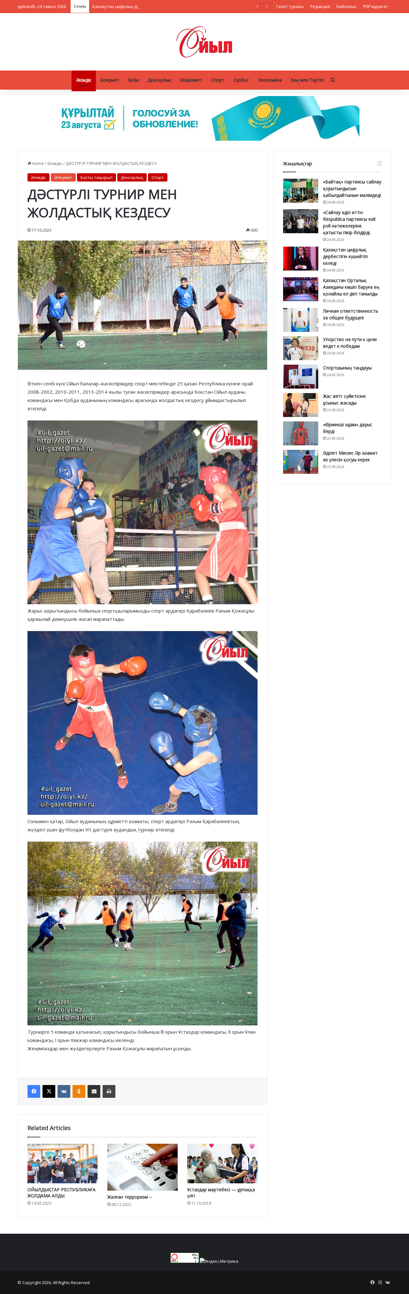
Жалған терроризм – (129, 1197)
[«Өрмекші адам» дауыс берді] (300, 433)
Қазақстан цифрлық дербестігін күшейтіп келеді (141, 6)
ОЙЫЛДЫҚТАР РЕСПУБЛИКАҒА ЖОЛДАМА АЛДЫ (61, 1192)
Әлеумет (109, 80)
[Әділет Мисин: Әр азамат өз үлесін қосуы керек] (300, 462)
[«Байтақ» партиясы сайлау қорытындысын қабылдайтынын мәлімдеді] (300, 191)
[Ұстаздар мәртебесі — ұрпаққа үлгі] (222, 1163)
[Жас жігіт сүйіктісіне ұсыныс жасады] (300, 405)
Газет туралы (290, 6)
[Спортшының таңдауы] (300, 377)
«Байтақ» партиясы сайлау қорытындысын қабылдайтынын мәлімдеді (352, 188)
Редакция (320, 6)
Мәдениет (191, 80)
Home (37, 163)
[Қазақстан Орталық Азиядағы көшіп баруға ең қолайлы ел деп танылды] (300, 289)
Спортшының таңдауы (347, 368)
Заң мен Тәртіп (307, 80)
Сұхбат (241, 80)
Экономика (270, 80)
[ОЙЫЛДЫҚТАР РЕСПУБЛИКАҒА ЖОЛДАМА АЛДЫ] (62, 1163)
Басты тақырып (96, 177)
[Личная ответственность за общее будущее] (300, 320)
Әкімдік (83, 80)
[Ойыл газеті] (204, 42)
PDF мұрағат (375, 6)
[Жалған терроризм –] (142, 1167)
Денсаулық (159, 80)
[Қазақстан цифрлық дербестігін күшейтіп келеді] (300, 259)
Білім (133, 80)
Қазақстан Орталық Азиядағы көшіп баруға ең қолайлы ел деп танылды (351, 287)
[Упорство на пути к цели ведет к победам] (300, 348)
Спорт (218, 80)
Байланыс (346, 6)
